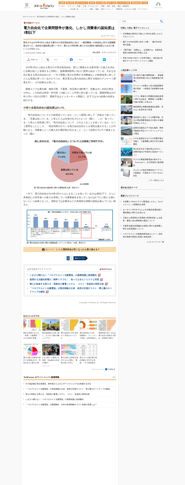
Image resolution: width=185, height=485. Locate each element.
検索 (161, 21)
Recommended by (98, 369)
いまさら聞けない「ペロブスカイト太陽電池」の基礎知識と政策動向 (54, 399)
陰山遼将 (96, 52)
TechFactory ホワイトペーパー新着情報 (41, 377)
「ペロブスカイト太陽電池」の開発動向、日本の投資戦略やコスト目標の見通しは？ (61, 404)
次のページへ (80, 258)
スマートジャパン (28, 16)
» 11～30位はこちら (156, 180)
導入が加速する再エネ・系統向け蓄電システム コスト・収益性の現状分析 (57, 394)
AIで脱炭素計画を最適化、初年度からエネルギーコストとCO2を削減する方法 (58, 384)
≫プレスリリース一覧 (155, 242)
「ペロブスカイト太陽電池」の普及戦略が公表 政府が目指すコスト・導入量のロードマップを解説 (67, 389)
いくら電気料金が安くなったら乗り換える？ (71, 249)
